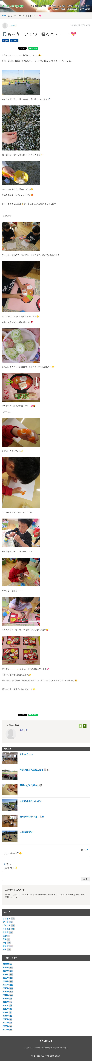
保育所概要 (72, 9)
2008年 (6, 1026)
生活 (77, 6)
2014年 (6, 1005)
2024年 (6, 971)
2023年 (6, 974)
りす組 (70, 6)
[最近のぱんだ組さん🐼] (22, 795)
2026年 (6, 964)
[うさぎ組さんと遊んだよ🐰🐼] (25, 779)
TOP (4, 16)
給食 (63, 9)
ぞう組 (43, 6)
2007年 (6, 1030)
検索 (85, 879)
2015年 (6, 1002)
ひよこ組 (61, 6)
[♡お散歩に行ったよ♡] (21, 810)
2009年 (6, 1023)
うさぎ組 (34, 6)
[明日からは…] (17, 763)
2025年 (6, 968)
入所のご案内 (84, 9)
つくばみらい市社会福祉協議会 (36, 1048)
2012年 (6, 1012)
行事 (88, 6)
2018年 (6, 992)
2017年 (6, 995)
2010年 (6, 1019)
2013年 (6, 1009)
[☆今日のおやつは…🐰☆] (23, 826)
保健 (82, 6)
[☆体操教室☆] (17, 842)
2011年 (6, 1016)
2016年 (6, 999)
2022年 (6, 978)
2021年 (6, 981)
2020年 (6, 985)
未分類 (56, 9)
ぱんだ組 (52, 6)
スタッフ (13, 25)
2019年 (6, 988)
